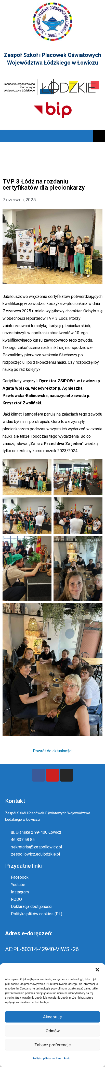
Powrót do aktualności (52, 751)
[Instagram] (66, 775)
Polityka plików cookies (47, 1058)
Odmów (53, 1030)
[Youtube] (52, 775)
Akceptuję (52, 1016)
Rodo (67, 1058)
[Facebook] (38, 775)
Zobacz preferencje (52, 1044)
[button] (97, 969)
